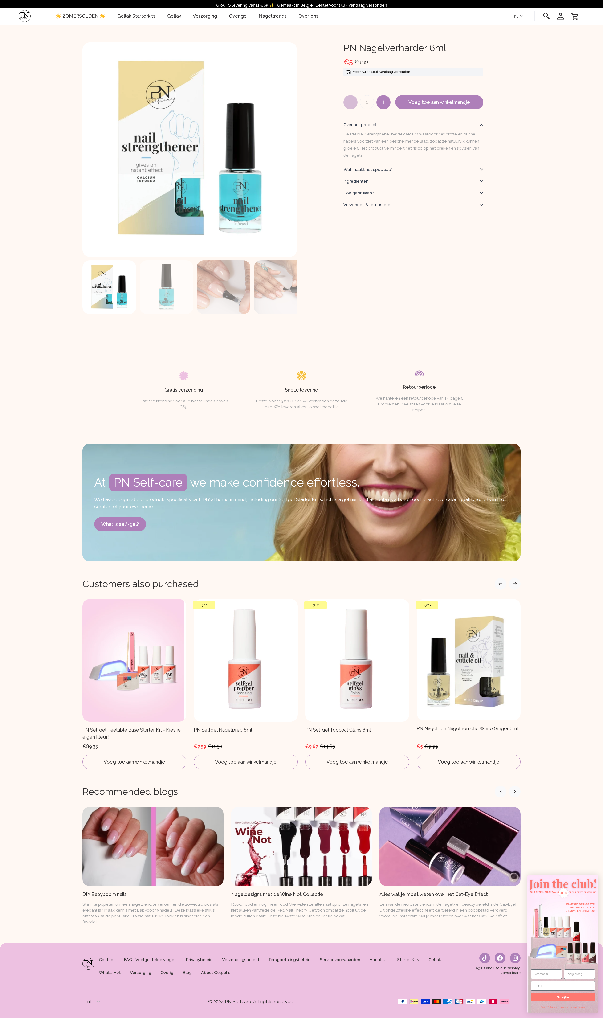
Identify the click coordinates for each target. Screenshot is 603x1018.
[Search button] (546, 16)
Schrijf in (563, 997)
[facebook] (500, 958)
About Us (379, 959)
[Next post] (500, 791)
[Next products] (500, 584)
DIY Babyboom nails (104, 894)
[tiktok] (484, 958)
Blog (187, 972)
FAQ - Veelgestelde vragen (150, 959)
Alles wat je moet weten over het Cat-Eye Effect (433, 894)
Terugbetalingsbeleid (289, 959)
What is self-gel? (120, 524)
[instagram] (515, 958)
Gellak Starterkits (136, 16)
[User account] (561, 16)
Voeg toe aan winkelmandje (439, 102)
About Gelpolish (217, 972)
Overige (238, 16)
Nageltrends (272, 16)
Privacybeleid (199, 959)
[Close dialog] (594, 879)
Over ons (308, 16)
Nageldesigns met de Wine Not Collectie (277, 894)
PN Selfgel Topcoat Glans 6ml (338, 730)
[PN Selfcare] (25, 16)
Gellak (174, 16)
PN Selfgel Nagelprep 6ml (223, 730)
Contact (107, 959)
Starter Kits (408, 959)
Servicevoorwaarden (340, 959)
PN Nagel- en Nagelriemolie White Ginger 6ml (467, 728)
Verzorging (205, 16)
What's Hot (110, 972)
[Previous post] (515, 791)
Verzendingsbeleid (240, 959)
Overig (167, 972)
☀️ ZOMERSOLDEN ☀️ (80, 16)
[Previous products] (515, 584)
